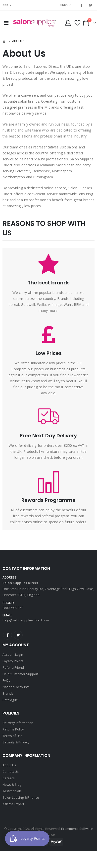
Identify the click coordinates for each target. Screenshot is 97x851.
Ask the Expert (13, 804)
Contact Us (10, 771)
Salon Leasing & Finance (20, 797)
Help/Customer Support (20, 674)
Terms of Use (12, 735)
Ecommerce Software (77, 829)
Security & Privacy (15, 742)
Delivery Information (17, 722)
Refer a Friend (13, 667)
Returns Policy (13, 729)
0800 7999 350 (12, 607)
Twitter (18, 635)
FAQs (6, 680)
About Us (9, 765)
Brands (7, 693)
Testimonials (12, 791)
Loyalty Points (12, 661)
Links (64, 5)
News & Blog (11, 784)
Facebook (7, 635)
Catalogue (10, 700)
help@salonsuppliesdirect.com (25, 620)
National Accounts (16, 687)
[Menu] (6, 22)
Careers (8, 778)
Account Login (12, 654)
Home (4, 41)
